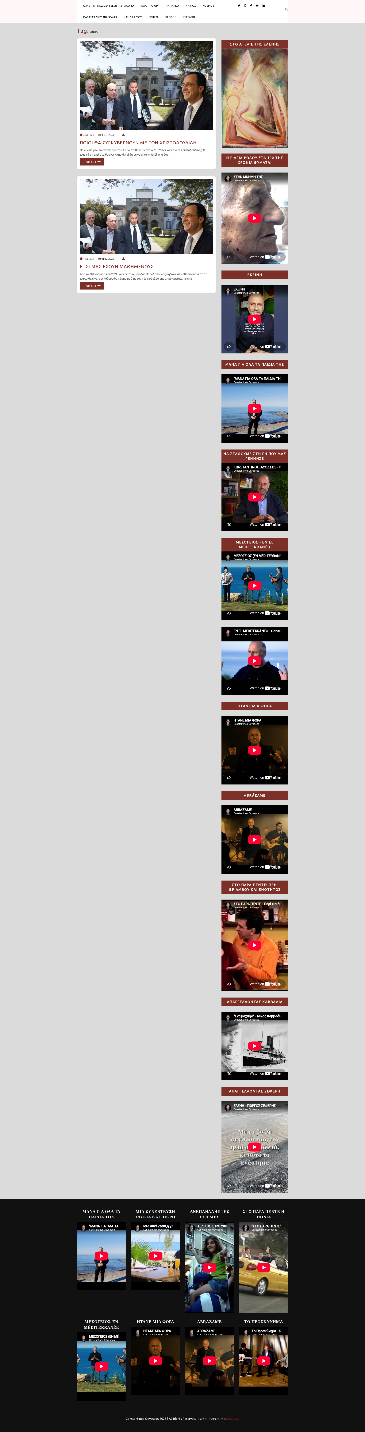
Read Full (90, 162)
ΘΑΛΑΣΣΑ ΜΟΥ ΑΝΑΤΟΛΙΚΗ (100, 17)
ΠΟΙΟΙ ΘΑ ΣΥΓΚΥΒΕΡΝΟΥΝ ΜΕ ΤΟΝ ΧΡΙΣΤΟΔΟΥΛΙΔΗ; (139, 142)
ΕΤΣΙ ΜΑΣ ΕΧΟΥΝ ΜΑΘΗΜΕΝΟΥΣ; (117, 266)
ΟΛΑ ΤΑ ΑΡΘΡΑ (150, 5)
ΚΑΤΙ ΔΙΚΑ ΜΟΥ (133, 17)
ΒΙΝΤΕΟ (153, 17)
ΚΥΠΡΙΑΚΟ (173, 5)
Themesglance (231, 1419)
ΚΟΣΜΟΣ (208, 5)
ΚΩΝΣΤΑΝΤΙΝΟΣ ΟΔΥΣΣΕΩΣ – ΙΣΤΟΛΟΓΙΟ (108, 5)
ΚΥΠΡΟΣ (191, 5)
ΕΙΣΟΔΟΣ (170, 17)
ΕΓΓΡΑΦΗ (189, 17)
